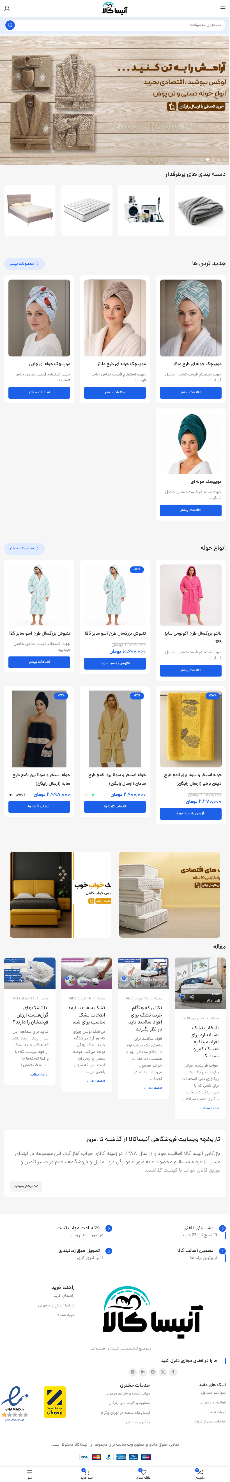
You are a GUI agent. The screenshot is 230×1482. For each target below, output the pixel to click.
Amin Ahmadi (213, 998)
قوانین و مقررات (213, 1403)
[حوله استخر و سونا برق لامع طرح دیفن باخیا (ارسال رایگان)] (191, 729)
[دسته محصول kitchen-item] (109, 210)
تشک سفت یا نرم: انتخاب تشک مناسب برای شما (87, 1015)
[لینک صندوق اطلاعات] (204, 1228)
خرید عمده (66, 1315)
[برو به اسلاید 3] (213, 159)
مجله (215, 1019)
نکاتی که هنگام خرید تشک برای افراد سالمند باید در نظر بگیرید (145, 1018)
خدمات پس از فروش (209, 1422)
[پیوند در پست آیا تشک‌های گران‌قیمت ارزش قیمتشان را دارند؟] (30, 973)
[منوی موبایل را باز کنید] (223, 8)
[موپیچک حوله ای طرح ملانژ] (191, 318)
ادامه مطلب (210, 1109)
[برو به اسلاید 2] (218, 159)
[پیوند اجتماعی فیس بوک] (173, 1372)
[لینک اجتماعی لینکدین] (143, 1372)
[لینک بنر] (169, 895)
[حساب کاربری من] (7, 8)
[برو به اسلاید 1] (224, 159)
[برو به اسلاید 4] (207, 159)
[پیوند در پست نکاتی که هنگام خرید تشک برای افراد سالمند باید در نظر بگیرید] (143, 973)
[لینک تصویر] (153, 1313)
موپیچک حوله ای (206, 482)
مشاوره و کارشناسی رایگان (129, 1403)
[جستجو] (10, 25)
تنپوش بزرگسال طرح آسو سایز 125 (115, 633)
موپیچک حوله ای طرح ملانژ (197, 364)
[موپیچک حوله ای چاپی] (39, 318)
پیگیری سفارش (138, 1423)
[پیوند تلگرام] (132, 1372)
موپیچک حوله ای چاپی (49, 364)
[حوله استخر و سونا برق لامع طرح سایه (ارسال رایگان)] (39, 729)
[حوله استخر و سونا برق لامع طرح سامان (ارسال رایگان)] (115, 729)
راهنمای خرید (64, 1296)
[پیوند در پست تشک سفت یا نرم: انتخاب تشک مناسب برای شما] (86, 973)
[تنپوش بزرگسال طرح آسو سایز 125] (115, 595)
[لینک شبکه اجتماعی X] (163, 1372)
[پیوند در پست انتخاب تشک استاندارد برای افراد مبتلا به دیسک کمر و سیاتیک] (200, 983)
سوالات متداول (213, 1393)
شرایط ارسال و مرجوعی (56, 1306)
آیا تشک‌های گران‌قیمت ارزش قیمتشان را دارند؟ (31, 1015)
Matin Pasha (153, 980)
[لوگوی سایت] (115, 9)
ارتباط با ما (218, 1412)
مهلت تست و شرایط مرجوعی (127, 1394)
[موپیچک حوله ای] (191, 443)
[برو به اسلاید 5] (202, 159)
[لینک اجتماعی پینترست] (153, 1372)
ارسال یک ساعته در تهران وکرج (125, 1413)
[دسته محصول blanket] (166, 210)
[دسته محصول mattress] (53, 210)
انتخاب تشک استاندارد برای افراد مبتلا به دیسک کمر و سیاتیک (204, 1042)
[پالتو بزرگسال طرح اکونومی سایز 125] (191, 595)
